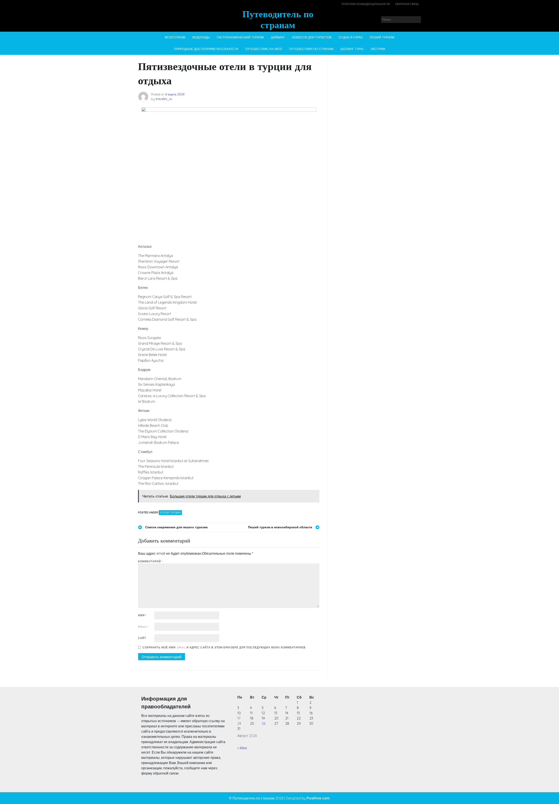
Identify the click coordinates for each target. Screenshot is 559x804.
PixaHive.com (318, 798)
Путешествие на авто (263, 49)
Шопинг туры (351, 49)
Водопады (201, 37)
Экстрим (377, 49)
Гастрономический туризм (240, 37)
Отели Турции (170, 512)
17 (238, 718)
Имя (142, 615)
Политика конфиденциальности (366, 4)
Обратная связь (407, 4)
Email (143, 626)
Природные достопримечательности (206, 49)
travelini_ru (164, 99)
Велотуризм (175, 37)
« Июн (242, 748)
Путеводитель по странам (277, 19)
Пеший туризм (382, 37)
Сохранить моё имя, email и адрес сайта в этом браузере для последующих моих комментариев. (224, 647)
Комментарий (150, 561)
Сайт (142, 638)
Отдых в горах (350, 37)
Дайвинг (278, 37)
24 (239, 723)
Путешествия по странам (311, 49)
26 (263, 723)
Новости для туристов (311, 37)
